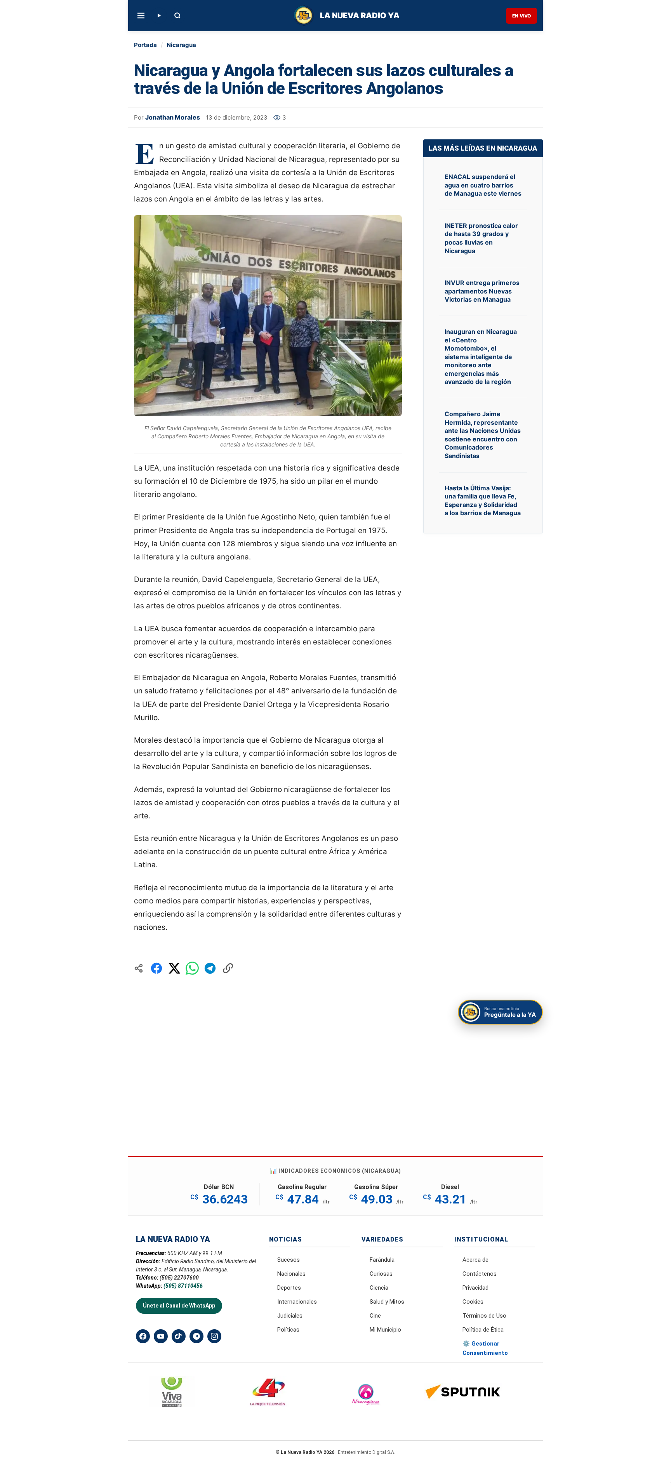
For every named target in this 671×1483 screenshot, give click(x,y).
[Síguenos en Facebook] (143, 1336)
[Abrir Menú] (141, 16)
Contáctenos (479, 1273)
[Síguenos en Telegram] (196, 1336)
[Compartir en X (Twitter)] (174, 968)
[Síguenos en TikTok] (179, 1336)
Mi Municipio (385, 1329)
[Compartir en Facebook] (156, 968)
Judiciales (289, 1315)
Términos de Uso (484, 1315)
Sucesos (288, 1259)
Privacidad (475, 1287)
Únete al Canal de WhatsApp (179, 1305)
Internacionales (297, 1301)
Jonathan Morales (172, 117)
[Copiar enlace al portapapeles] (228, 968)
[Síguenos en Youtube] (161, 1336)
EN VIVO (521, 16)
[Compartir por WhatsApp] (192, 968)
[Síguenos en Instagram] (214, 1336)
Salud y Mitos (387, 1301)
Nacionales (291, 1273)
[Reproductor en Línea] (159, 15)
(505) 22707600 (179, 1278)
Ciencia (379, 1287)
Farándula (382, 1259)
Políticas (288, 1329)
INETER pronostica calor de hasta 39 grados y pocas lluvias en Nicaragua (481, 238)
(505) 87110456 (183, 1286)
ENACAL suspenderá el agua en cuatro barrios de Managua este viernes (483, 185)
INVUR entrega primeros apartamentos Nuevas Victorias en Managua (482, 291)
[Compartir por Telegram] (210, 968)
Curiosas (381, 1273)
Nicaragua (181, 45)
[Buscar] (177, 15)
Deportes (289, 1287)
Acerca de (475, 1259)
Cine (375, 1315)
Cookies (472, 1301)
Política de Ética (483, 1329)
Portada (145, 45)
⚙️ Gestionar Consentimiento (485, 1348)
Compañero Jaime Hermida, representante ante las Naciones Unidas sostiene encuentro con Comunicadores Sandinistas (483, 435)
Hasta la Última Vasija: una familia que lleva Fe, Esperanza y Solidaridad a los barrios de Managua (483, 500)
